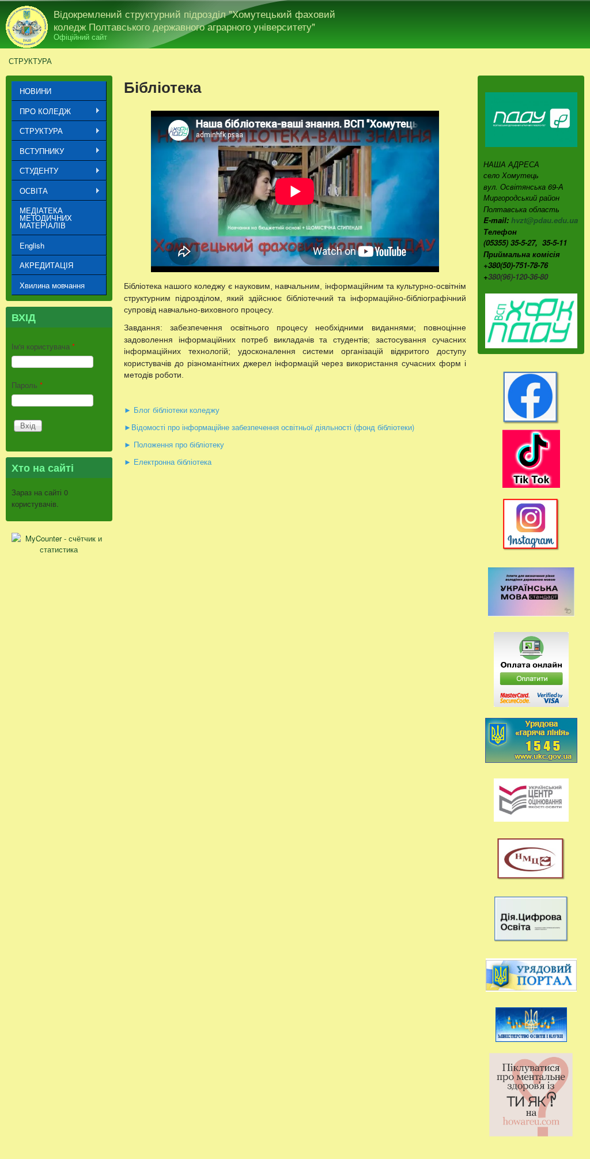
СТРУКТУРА (30, 60)
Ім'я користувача (43, 346)
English (32, 245)
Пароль (27, 384)
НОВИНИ (35, 90)
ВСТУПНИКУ (38, 151)
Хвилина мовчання (52, 285)
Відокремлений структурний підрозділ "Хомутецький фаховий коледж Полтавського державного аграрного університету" (194, 20)
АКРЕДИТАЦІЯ (46, 264)
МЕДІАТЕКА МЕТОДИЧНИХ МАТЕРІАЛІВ (46, 218)
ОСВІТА (30, 191)
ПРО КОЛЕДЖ (41, 111)
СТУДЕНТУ (35, 170)
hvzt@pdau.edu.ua (544, 220)
